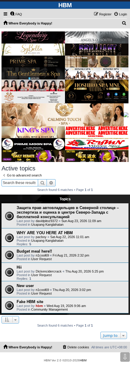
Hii (19, 267)
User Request (41, 259)
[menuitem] (16, 14)
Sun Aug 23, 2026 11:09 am (81, 221)
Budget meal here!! (34, 251)
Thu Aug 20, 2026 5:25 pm (84, 271)
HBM (83, 360)
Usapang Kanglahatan (47, 224)
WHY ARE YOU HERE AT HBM (45, 233)
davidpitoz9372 (47, 221)
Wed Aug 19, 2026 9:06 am (66, 306)
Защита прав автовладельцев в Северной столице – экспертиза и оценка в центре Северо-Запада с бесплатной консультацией (68, 212)
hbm (39, 306)
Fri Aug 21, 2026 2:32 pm (71, 255)
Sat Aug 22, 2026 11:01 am (69, 237)
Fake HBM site (30, 301)
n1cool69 (42, 255)
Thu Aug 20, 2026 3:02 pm (72, 290)
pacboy (41, 237)
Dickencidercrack (49, 271)
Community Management (49, 309)
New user (25, 285)
